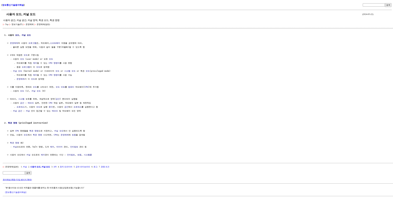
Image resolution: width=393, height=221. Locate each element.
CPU (86, 87)
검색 (388, 5)
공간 (58, 99)
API (54, 167)
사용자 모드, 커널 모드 (40, 167)
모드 (17, 35)
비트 (63, 87)
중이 (51, 107)
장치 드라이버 (66, 167)
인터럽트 (74, 147)
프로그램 (32, 43)
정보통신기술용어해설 (13, 5)
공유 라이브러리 (83, 167)
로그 (95, 167)
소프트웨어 (55, 43)
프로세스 (21, 107)
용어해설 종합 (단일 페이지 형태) (17, 179)
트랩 (74, 135)
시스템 (67, 71)
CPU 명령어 (54, 63)
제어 (35, 63)
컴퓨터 (71, 87)
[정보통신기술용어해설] (15, 192)
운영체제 (14, 43)
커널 (24, 35)
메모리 (31, 103)
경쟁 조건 (105, 167)
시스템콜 (88, 155)
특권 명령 (12, 123)
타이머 (59, 147)
